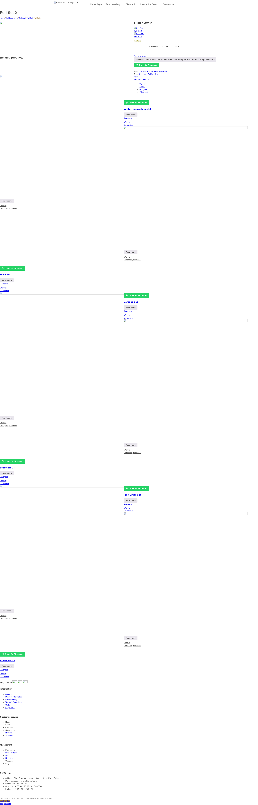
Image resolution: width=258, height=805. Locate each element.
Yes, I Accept (5, 804)
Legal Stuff (10, 707)
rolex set (5, 274)
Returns (8, 733)
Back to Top (5, 801)
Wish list (8, 755)
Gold (157, 74)
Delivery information (13, 697)
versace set (131, 302)
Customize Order (148, 4)
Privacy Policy (11, 699)
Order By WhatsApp (148, 65)
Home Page (96, 4)
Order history (11, 753)
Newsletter (9, 758)
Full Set (29, 18)
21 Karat (22, 18)
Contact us (168, 4)
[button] (114, 4)
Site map (9, 735)
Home (2, 18)
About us (9, 694)
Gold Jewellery (113, 4)
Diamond (130, 4)
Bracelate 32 (7, 660)
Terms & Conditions (13, 702)
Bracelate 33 (7, 467)
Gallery (8, 705)
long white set (132, 494)
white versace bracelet (137, 109)
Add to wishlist (140, 56)
